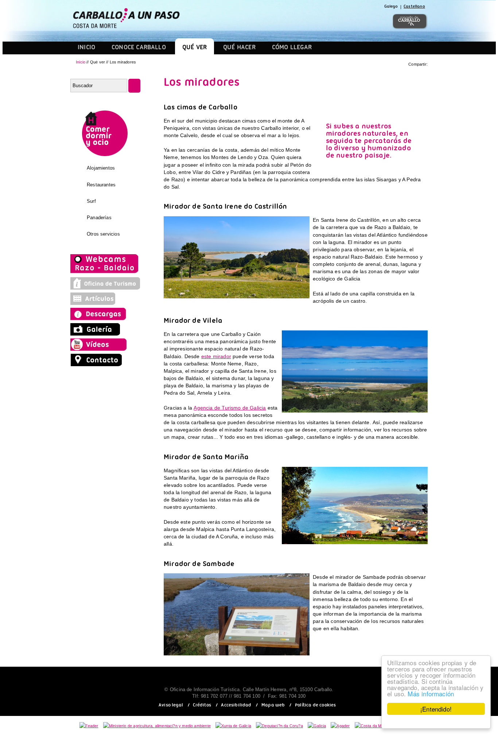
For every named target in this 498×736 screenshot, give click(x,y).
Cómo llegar (292, 48)
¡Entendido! (436, 708)
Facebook (313, 21)
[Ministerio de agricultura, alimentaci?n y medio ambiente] (157, 726)
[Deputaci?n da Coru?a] (279, 726)
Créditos (202, 706)
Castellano (414, 7)
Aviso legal (171, 706)
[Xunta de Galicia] (233, 726)
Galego (391, 7)
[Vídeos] (100, 349)
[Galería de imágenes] (95, 334)
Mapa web (273, 706)
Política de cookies (315, 706)
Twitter (331, 21)
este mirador (216, 356)
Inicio (86, 48)
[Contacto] (98, 364)
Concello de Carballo (410, 21)
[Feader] (89, 726)
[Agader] (340, 726)
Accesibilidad (236, 706)
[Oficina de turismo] (105, 288)
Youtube (366, 21)
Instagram (347, 21)
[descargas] (105, 318)
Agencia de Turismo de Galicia (230, 408)
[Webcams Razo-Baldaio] (105, 272)
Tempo (383, 21)
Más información (431, 693)
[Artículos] (95, 303)
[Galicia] (317, 726)
